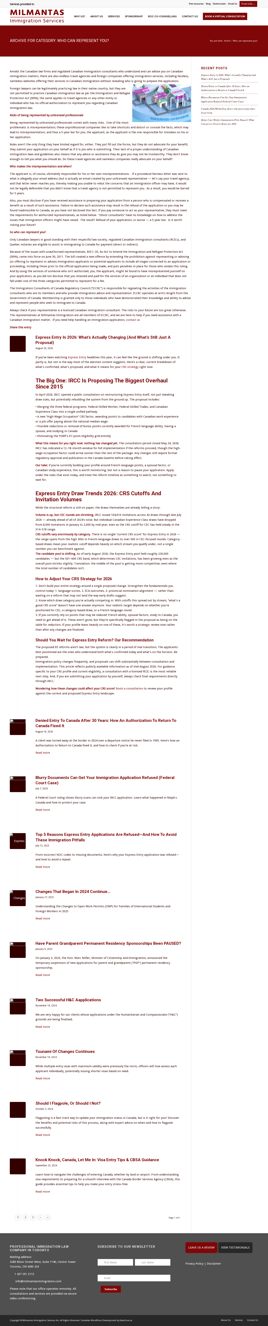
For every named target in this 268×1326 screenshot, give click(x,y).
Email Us (232, 4)
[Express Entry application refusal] (18, 841)
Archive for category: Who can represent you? (59, 40)
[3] (18, 784)
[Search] (254, 16)
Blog (208, 4)
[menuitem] (196, 4)
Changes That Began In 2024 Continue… (73, 891)
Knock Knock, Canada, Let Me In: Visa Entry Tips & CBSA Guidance (97, 1159)
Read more (43, 752)
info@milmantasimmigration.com (38, 1281)
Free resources (196, 4)
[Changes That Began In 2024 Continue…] (18, 898)
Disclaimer (214, 1263)
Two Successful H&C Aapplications (68, 1000)
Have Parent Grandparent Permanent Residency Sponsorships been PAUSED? (108, 943)
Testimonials (219, 4)
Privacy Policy (194, 1263)
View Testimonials (235, 1247)
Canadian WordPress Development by (100, 1320)
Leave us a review (201, 1247)
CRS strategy (130, 367)
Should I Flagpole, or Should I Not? (68, 1103)
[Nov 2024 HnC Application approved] (18, 1006)
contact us (133, 320)
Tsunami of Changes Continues (65, 1051)
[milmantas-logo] (37, 16)
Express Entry (77, 357)
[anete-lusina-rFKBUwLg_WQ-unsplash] (18, 1058)
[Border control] (18, 727)
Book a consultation (129, 688)
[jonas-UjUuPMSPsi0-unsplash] (18, 950)
